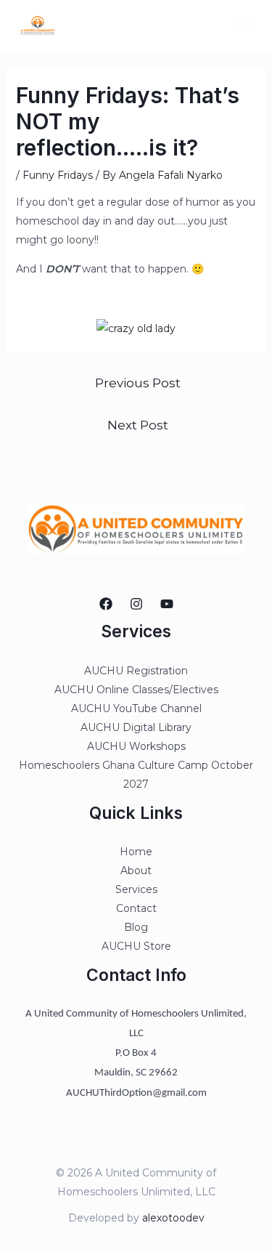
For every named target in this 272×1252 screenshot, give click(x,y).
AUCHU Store (136, 946)
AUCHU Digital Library (136, 727)
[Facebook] (105, 603)
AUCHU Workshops (136, 746)
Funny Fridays (57, 175)
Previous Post (138, 382)
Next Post (137, 424)
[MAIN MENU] (242, 26)
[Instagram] (136, 603)
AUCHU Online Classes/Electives (136, 689)
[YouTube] (166, 603)
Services (136, 889)
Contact (136, 908)
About (136, 870)
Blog (136, 927)
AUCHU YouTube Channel (136, 708)
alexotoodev (173, 1217)
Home (136, 851)
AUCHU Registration (136, 670)
